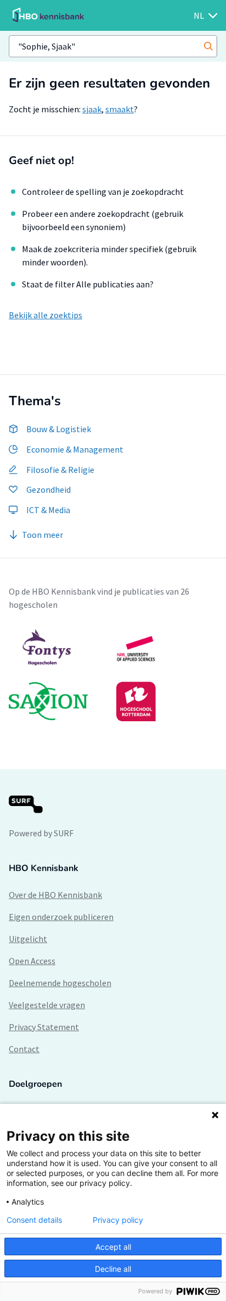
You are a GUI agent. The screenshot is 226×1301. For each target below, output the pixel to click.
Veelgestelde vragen (47, 1004)
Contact (24, 1048)
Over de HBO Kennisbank (55, 894)
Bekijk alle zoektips (45, 314)
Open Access (32, 960)
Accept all (113, 1246)
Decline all (113, 1268)
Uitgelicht (28, 938)
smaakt (119, 109)
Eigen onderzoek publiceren (61, 916)
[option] (113, 675)
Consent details (34, 1220)
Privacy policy (118, 1220)
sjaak (91, 109)
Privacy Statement (44, 1026)
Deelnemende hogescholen (60, 982)
